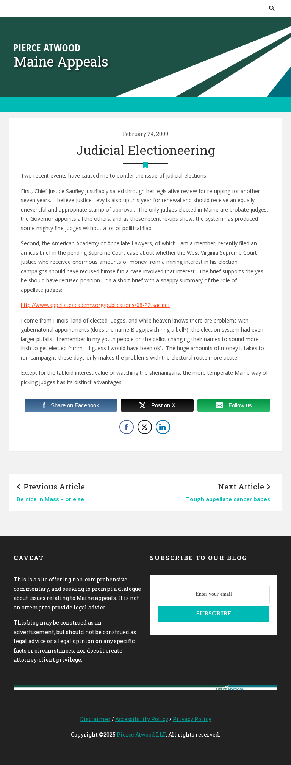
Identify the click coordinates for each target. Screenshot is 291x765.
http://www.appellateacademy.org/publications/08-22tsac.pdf (95, 304)
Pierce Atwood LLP (141, 734)
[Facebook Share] (126, 427)
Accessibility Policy (141, 719)
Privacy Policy (192, 719)
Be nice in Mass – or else (50, 499)
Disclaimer (95, 719)
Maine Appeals (61, 61)
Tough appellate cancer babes (228, 499)
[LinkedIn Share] (163, 427)
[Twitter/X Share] (145, 427)
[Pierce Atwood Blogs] (47, 47)
